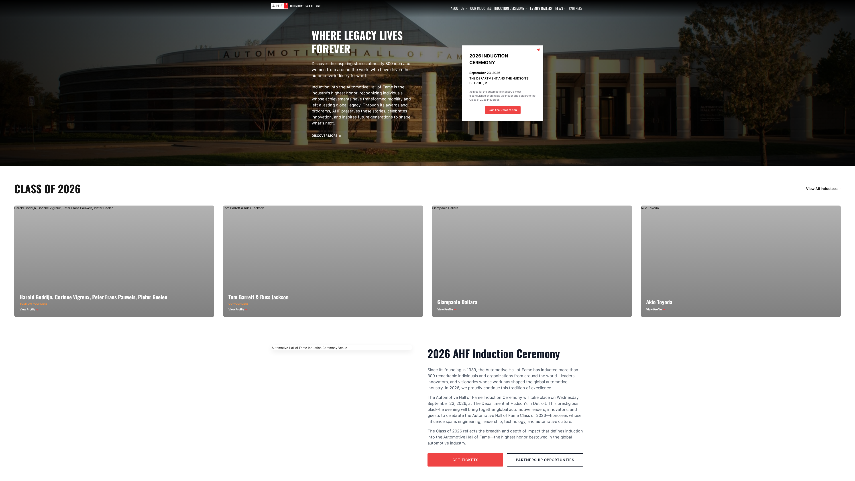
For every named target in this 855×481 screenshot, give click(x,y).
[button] (459, 8)
